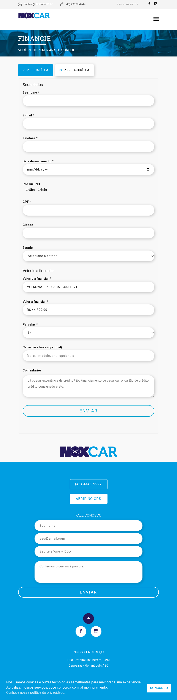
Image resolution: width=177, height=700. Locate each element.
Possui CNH (31, 184)
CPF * (27, 202)
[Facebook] (149, 4)
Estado (28, 247)
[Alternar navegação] (156, 19)
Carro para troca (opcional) (42, 347)
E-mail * (28, 115)
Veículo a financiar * (37, 278)
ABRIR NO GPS (88, 499)
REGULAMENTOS (127, 4)
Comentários (32, 370)
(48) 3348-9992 (88, 484)
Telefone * (30, 138)
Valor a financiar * (35, 301)
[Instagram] (155, 4)
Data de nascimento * (38, 161)
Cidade (28, 225)
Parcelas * (30, 324)
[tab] (35, 70)
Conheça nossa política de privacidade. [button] (35, 693)
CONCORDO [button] (159, 688)
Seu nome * (31, 92)
